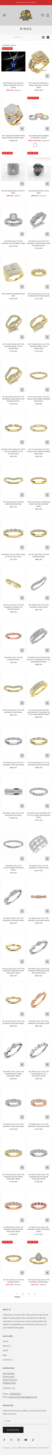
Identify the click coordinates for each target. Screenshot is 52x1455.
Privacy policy (9, 1376)
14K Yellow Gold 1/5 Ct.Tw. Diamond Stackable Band (39, 764)
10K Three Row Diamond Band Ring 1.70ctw (39, 137)
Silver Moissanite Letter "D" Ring (13, 192)
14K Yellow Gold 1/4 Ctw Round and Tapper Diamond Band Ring (38, 451)
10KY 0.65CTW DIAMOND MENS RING (13, 295)
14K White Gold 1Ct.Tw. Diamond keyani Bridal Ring (13, 242)
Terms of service (10, 1380)
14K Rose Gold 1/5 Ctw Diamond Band (13, 658)
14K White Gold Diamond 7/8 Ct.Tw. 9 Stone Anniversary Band (38, 815)
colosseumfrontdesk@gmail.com (22, 1397)
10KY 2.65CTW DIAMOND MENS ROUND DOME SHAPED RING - (13, 137)
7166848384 (15, 1394)
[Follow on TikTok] (33, 1439)
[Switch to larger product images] (43, 37)
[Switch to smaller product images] (48, 37)
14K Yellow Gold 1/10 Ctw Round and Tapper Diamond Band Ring (38, 399)
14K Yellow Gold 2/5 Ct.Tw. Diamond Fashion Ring (39, 1281)
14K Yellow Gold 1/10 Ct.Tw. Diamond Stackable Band (13, 1022)
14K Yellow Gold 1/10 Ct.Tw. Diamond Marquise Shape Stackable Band (13, 971)
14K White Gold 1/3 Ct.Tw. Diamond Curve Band (38, 606)
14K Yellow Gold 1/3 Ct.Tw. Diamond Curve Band (13, 711)
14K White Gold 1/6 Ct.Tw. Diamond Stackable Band (13, 919)
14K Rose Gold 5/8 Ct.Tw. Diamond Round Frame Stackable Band (13, 1229)
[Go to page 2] (35, 1294)
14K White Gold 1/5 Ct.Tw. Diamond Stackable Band (13, 764)
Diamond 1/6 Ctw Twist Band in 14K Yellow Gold (13, 556)
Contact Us (8, 1360)
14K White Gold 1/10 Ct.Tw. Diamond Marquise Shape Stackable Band (38, 971)
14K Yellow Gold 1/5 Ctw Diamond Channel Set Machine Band (13, 607)
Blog (5, 1355)
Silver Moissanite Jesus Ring (38, 192)
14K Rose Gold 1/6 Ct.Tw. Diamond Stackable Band (38, 919)
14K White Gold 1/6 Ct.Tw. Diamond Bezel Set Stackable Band (38, 1074)
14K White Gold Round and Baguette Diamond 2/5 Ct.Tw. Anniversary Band (39, 659)
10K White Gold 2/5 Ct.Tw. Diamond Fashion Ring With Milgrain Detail (38, 243)
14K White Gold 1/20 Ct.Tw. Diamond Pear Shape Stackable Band (13, 1074)
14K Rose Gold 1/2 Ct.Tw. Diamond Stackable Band (38, 1125)
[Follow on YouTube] (25, 1439)
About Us (7, 1346)
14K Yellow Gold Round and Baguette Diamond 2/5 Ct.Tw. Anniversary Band (38, 712)
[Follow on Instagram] (18, 1439)
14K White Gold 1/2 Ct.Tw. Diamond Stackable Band (13, 1125)
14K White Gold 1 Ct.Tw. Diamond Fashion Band (39, 867)
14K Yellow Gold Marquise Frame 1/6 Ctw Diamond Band (38, 504)
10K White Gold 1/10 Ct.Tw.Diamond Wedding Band (13, 868)
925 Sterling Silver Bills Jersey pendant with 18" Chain (13, 85)
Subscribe (13, 1430)
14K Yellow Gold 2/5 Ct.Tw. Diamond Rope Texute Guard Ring (13, 346)
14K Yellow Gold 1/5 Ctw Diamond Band (38, 556)
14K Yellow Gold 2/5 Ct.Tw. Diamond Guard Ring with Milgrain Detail (13, 399)
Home (5, 1341)
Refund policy (9, 1373)
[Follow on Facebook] (4, 1439)
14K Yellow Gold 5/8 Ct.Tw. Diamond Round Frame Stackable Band (13, 1177)
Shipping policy (9, 1383)
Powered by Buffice (38, 1448)
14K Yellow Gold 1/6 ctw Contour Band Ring (13, 503)
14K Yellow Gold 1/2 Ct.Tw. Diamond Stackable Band (39, 295)
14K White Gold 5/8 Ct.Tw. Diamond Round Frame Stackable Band (38, 1177)
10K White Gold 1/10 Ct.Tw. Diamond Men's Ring (13, 814)
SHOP (5, 1350)
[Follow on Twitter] (11, 1439)
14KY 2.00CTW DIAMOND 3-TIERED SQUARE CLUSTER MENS (38, 85)
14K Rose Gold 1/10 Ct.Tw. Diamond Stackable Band (38, 1022)
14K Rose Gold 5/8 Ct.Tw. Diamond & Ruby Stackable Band (38, 1229)
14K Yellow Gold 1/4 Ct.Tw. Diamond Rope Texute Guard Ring (39, 346)
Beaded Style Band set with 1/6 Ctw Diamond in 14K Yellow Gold (13, 451)
